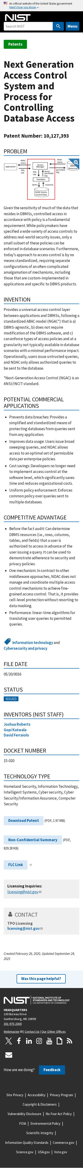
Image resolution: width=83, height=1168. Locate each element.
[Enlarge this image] (41, 179)
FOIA (22, 1123)
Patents (15, 44)
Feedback (52, 1069)
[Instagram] (39, 1041)
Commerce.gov (63, 1142)
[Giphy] (59, 1041)
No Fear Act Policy (59, 1114)
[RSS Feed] (70, 1041)
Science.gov (24, 1152)
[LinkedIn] (29, 1041)
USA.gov (44, 1152)
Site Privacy (14, 1095)
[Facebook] (19, 1041)
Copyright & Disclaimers (40, 1104)
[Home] (17, 17)
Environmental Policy (45, 1123)
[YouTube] (49, 1041)
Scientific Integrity (39, 1133)
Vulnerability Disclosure (24, 1114)
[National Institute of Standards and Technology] (37, 1000)
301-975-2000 (13, 1024)
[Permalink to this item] (30, 151)
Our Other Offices (54, 1031)
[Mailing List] (9, 1055)
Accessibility (36, 1095)
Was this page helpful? (41, 978)
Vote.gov (60, 1152)
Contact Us (32, 1031)
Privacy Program (61, 1095)
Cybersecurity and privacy (25, 648)
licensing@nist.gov (22, 891)
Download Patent (23, 820)
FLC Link (15, 864)
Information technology (32, 642)
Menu (72, 26)
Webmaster (12, 1031)
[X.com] (9, 1041)
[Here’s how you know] (41, 5)
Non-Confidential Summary (32, 839)
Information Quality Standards (26, 1142)
